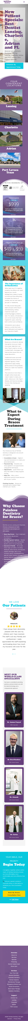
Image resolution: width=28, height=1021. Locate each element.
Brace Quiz (14, 966)
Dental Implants (14, 980)
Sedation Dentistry (14, 991)
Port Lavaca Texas (10, 171)
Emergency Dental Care (14, 984)
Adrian (11, 148)
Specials (14, 959)
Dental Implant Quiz (14, 964)
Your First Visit (14, 973)
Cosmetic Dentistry (14, 977)
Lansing (11, 106)
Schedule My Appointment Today (13, 66)
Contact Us (14, 998)
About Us (14, 955)
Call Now (15, 899)
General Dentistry (14, 975)
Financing (14, 961)
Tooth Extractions (14, 986)
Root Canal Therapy (14, 988)
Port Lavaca (14, 1006)
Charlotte (11, 127)
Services (14, 957)
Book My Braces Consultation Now (14, 894)
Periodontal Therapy (14, 982)
